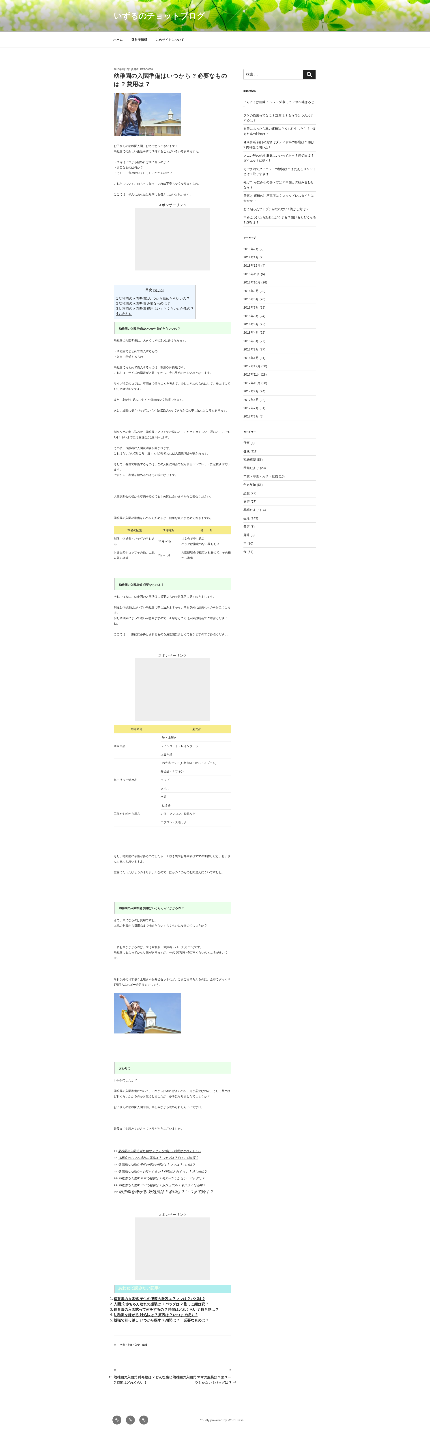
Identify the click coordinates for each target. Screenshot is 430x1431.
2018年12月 (251, 265)
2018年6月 (251, 316)
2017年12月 (251, 366)
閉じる (158, 290)
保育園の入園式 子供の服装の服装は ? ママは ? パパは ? (156, 1164)
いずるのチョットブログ (159, 15)
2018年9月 (251, 291)
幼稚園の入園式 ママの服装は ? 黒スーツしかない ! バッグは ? (161, 1178)
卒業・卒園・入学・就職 (133, 1344)
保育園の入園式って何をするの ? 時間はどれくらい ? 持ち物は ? (162, 1171)
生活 (246, 518)
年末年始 (249, 484)
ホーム (118, 39)
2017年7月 (251, 408)
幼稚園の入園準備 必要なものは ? (143, 303)
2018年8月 (251, 299)
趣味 (246, 535)
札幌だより (251, 510)
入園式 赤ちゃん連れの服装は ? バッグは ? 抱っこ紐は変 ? (158, 1157)
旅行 (246, 501)
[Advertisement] (172, 239)
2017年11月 (251, 374)
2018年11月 (251, 274)
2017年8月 (251, 400)
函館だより (251, 468)
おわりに (124, 314)
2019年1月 (251, 257)
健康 (246, 451)
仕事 (246, 443)
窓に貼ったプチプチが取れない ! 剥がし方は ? (275, 209)
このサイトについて (170, 39)
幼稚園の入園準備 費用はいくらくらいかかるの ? (154, 308)
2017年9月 (251, 391)
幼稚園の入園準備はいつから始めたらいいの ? (152, 298)
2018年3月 (251, 341)
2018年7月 (251, 307)
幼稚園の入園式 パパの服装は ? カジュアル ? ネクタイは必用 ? (162, 1185)
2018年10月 (251, 282)
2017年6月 (251, 416)
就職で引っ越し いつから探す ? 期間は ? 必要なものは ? (161, 1320)
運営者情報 (139, 39)
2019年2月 (251, 249)
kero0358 (146, 69)
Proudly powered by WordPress (221, 1420)
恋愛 (246, 493)
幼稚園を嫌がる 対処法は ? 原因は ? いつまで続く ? (166, 1191)
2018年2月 (251, 349)
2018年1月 (251, 358)
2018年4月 (251, 332)
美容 (246, 526)
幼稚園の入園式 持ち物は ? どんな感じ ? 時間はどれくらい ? (159, 1151)
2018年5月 (251, 324)
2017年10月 (251, 383)
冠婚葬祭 (249, 459)
